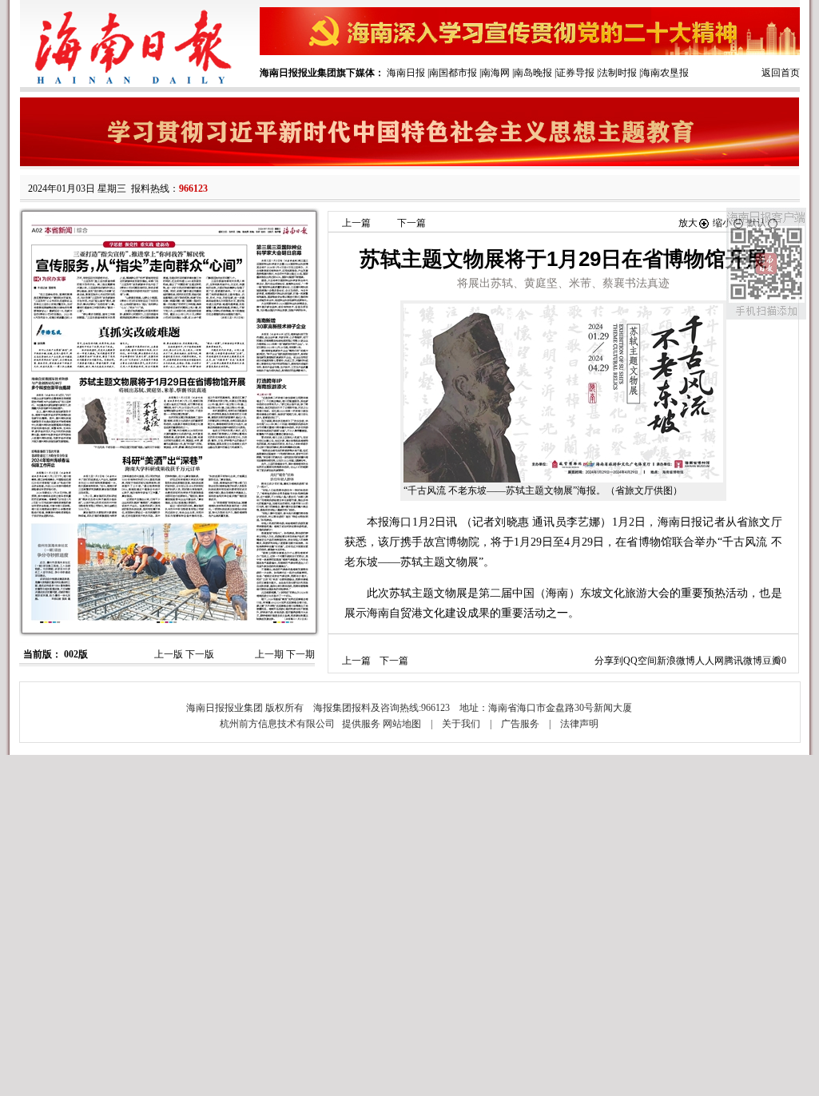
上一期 (269, 654)
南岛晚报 (533, 72)
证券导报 (575, 72)
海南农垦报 (665, 72)
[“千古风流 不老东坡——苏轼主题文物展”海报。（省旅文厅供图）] (563, 393)
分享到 (608, 660)
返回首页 (780, 72)
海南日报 (406, 72)
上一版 (168, 654)
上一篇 (356, 222)
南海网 (495, 72)
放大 (688, 222)
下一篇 (411, 222)
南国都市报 (453, 72)
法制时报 (617, 72)
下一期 (300, 654)
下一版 (199, 654)
